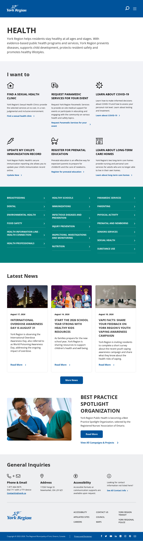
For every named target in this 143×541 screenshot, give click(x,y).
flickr (120, 536)
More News (71, 380)
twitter (106, 536)
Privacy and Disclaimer (83, 536)
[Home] (17, 8)
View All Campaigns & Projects (97, 442)
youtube (111, 536)
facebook (101, 536)
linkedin (116, 536)
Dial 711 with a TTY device (19, 489)
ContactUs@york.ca (16, 493)
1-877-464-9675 (14, 487)
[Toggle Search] (127, 8)
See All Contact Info (116, 490)
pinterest (130, 536)
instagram (125, 536)
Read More (92, 434)
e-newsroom (135, 536)
